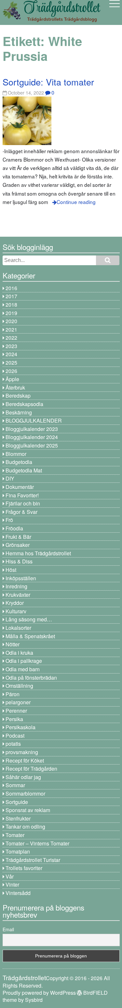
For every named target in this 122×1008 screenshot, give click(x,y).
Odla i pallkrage (24, 660)
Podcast (15, 735)
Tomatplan (18, 851)
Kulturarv (16, 611)
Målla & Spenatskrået (30, 636)
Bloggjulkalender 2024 (32, 437)
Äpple (12, 379)
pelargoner (18, 702)
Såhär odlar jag (23, 777)
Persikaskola (20, 727)
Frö (9, 520)
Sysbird (34, 999)
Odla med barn (23, 669)
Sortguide (17, 802)
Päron (13, 694)
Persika (14, 719)
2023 (11, 346)
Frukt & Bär (18, 536)
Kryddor (15, 602)
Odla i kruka (19, 652)
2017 (11, 296)
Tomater (15, 835)
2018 (11, 304)
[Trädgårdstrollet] (51, 19)
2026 (11, 371)
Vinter (12, 884)
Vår (10, 876)
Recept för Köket (25, 760)
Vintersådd (18, 893)
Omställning (19, 685)
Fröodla (14, 528)
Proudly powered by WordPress (39, 992)
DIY (10, 478)
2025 (11, 362)
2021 (11, 329)
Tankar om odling (25, 826)
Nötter (13, 644)
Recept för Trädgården (31, 768)
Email (8, 929)
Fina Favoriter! (22, 495)
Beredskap (18, 395)
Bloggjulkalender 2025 (32, 445)
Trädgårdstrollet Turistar (33, 860)
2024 (11, 354)
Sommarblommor (25, 793)
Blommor (16, 454)
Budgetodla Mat (24, 470)
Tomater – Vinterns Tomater (37, 843)
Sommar (15, 785)
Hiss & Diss (19, 561)
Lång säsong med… (29, 619)
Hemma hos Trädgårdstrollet (38, 553)
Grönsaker (18, 545)
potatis (13, 743)
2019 (11, 313)
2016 (11, 288)
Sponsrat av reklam (28, 810)
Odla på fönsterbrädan (31, 677)
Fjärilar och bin (23, 503)
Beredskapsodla (24, 404)
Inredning (16, 586)
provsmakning (22, 752)
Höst (11, 569)
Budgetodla (19, 462)
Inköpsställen (21, 578)
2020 (11, 321)
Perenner (16, 710)
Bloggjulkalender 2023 (32, 429)
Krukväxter (18, 594)
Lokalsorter (18, 627)
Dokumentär (20, 487)
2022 (11, 337)
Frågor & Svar (21, 511)
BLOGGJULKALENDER (34, 420)
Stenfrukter (18, 818)
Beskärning (19, 412)
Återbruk (15, 387)
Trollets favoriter (24, 868)
